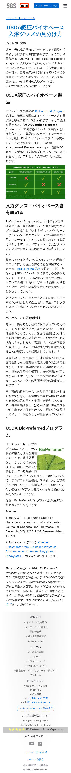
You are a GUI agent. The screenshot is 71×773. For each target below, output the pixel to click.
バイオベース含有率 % (35, 622)
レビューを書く (36, 759)
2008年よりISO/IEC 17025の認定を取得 (36, 708)
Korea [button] (44, 720)
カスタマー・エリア (46, 5)
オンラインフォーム (35, 661)
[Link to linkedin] (40, 744)
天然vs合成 (35, 631)
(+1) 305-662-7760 (38, 697)
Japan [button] (36, 720)
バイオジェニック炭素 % (35, 627)
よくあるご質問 (36, 652)
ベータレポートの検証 (35, 665)
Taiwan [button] (47, 724)
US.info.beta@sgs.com (39, 702)
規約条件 (44, 765)
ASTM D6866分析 (29, 268)
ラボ (8, 604)
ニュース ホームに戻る (20, 18)
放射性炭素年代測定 (35, 636)
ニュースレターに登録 (35, 752)
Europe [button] (27, 720)
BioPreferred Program (49, 111)
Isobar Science (35, 640)
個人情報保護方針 (30, 765)
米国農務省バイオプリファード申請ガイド (35, 670)
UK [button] (40, 724)
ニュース (35, 656)
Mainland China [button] (28, 724)
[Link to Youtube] (31, 743)
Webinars (35, 675)
